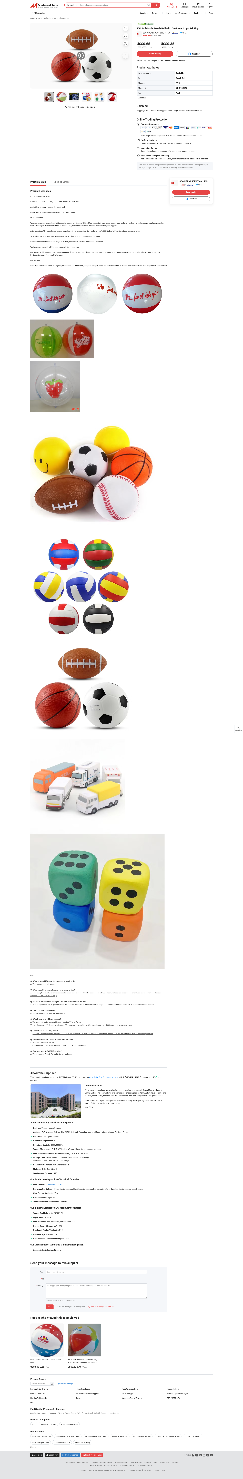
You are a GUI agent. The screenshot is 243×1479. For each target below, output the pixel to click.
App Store (37, 1455)
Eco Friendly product (130, 1393)
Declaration (148, 1470)
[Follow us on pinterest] (207, 1455)
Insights (175, 1462)
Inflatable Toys (50, 18)
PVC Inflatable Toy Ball (141, 1436)
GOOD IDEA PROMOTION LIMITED (156, 33)
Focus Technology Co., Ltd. (104, 1470)
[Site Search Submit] (155, 5)
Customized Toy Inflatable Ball (167, 1436)
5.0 (182, 185)
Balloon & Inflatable (48, 1424)
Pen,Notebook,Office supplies (87, 1393)
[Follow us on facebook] (193, 1455)
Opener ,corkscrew (37, 1393)
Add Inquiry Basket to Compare (81, 107)
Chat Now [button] (195, 54)
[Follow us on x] (196, 1455)
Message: (40, 1285)
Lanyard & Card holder (39, 1389)
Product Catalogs (66, 1383)
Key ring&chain (173, 1389)
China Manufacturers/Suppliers (101, 1462)
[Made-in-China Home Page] (44, 5)
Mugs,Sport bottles (129, 1389)
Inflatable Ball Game (62, 1442)
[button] (148, 5)
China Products (82, 1462)
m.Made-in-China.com (127, 1465)
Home (32, 18)
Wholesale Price (136, 1462)
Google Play (52, 1455)
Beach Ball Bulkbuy (82, 1442)
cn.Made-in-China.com (145, 1465)
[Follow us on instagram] (200, 1455)
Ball (33, 1424)
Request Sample (178, 60)
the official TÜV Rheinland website (103, 1077)
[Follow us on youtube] (204, 1455)
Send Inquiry (155, 54)
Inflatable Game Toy (119, 1436)
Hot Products (70, 1462)
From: (42, 1272)
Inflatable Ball (64, 18)
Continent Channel (151, 1462)
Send (50, 1306)
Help (167, 13)
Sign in (210, 6)
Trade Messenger (70, 1455)
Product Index (164, 1462)
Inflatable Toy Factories (41, 1436)
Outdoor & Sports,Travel (131, 1398)
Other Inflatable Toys (69, 1424)
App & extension (181, 13)
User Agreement (135, 1470)
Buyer (154, 13)
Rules (211, 13)
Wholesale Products (121, 1462)
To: (43, 1279)
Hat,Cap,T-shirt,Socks (38, 1398)
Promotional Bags (83, 1389)
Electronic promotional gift (177, 1393)
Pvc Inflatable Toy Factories (95, 1436)
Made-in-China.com (110, 1465)
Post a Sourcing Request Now (101, 1306)
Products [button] (71, 5)
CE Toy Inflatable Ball (193, 1436)
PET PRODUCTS (173, 1398)
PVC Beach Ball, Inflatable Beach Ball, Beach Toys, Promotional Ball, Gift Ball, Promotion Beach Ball (83, 1362)
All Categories (39, 13)
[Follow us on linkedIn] (211, 1455)
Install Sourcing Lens (93, 1455)
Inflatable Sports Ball (40, 1442)
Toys (40, 18)
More (32, 1447)
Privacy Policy (160, 1470)
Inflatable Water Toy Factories (67, 1436)
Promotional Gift (54, 1184)
